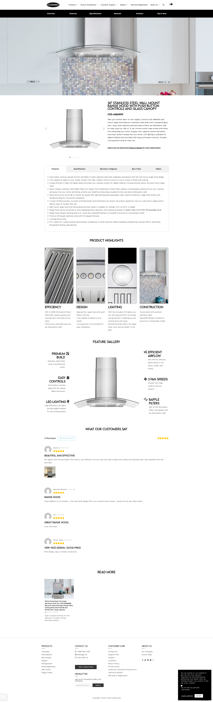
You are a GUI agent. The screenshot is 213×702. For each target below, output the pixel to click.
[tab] (55, 169)
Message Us (82, 655)
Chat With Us (82, 658)
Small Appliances (49, 667)
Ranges (44, 661)
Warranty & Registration (117, 676)
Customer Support (108, 5)
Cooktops (45, 652)
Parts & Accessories (88, 5)
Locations (112, 661)
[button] (77, 5)
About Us (154, 5)
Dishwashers (47, 655)
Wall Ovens (46, 670)
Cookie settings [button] (187, 696)
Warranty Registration (139, 5)
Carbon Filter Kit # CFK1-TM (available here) (143, 210)
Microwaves (46, 658)
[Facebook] (148, 660)
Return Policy (113, 664)
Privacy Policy (113, 667)
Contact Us (112, 652)
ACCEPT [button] (199, 696)
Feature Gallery (135, 148)
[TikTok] (145, 660)
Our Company (147, 652)
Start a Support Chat (86, 667)
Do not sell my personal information (190, 688)
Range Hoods (47, 673)
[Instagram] (142, 660)
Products (72, 5)
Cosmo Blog (147, 655)
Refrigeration (47, 664)
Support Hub (113, 655)
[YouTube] (150, 660)
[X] (153, 660)
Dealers (123, 5)
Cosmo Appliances (114, 698)
